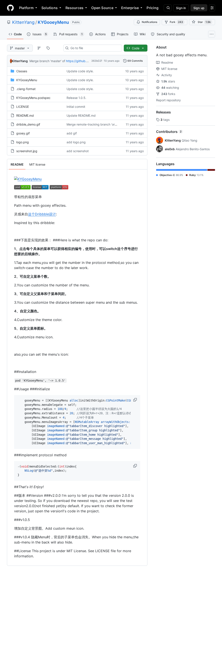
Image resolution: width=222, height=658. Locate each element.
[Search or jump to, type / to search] (167, 7)
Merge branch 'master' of (47, 61)
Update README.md (81, 115)
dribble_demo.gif (28, 124)
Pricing (152, 8)
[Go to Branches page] (39, 48)
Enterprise (130, 8)
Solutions (49, 8)
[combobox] (94, 48)
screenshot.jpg (26, 151)
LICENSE (22, 106)
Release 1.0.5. (76, 98)
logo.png (22, 142)
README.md (25, 115)
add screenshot (78, 151)
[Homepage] (10, 7)
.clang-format (26, 89)
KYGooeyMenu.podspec (33, 98)
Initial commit (76, 106)
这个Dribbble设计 (42, 214)
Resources (74, 8)
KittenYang (23, 22)
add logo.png (76, 142)
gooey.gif (23, 133)
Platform (26, 8)
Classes (21, 71)
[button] (135, 400)
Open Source (102, 8)
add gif (72, 133)
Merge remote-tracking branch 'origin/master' (99, 124)
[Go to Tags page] (48, 48)
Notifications (149, 22)
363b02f (96, 60)
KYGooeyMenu (53, 22)
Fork (176, 22)
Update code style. (80, 71)
